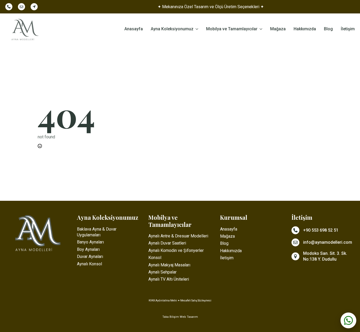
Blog (328, 29)
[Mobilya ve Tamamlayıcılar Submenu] (259, 29)
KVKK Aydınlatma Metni (163, 300)
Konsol (154, 257)
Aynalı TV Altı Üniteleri (168, 279)
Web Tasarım (189, 317)
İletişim (348, 29)
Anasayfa (133, 29)
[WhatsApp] (348, 320)
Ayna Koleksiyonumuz (172, 29)
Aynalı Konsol (89, 263)
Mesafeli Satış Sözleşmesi (195, 300)
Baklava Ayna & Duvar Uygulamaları (96, 232)
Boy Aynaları (88, 249)
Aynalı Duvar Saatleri (167, 243)
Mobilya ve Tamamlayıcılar (231, 29)
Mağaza (278, 29)
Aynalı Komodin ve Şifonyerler (176, 250)
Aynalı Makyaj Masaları (169, 264)
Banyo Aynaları (90, 242)
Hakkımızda (305, 29)
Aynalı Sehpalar (162, 272)
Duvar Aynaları (90, 256)
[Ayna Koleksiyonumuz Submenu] (195, 29)
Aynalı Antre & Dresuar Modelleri (178, 235)
